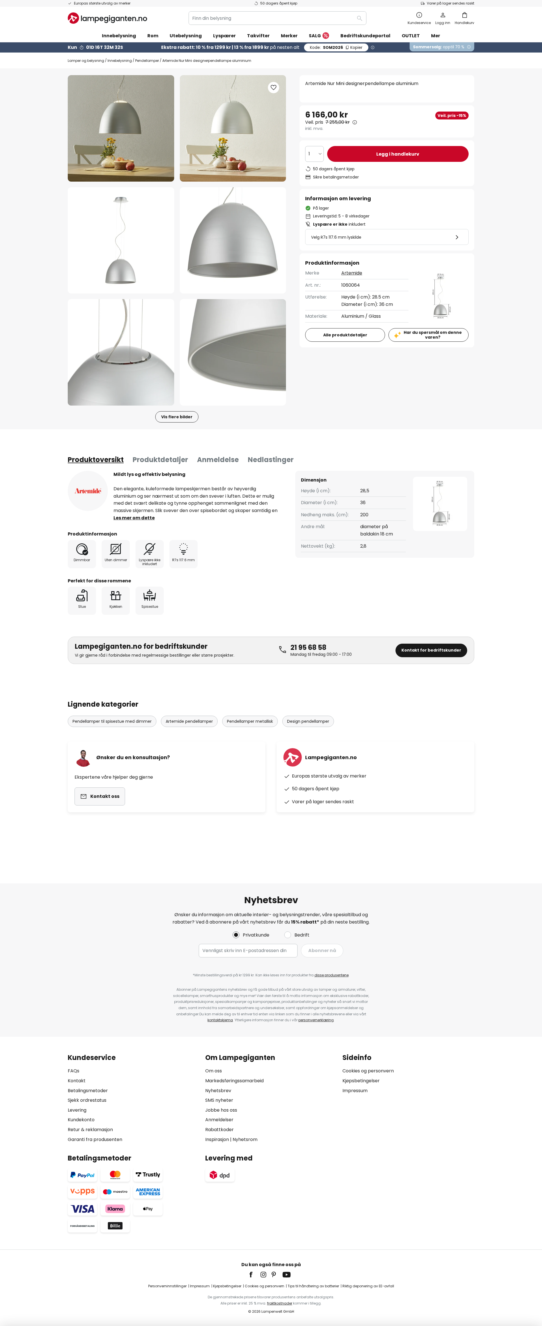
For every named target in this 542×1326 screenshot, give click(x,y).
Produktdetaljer (160, 459)
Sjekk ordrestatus (87, 1100)
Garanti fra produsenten (95, 1139)
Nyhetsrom (245, 1139)
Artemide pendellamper (189, 721)
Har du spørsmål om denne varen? (433, 335)
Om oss (213, 1071)
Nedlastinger (271, 459)
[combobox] (277, 18)
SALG (315, 35)
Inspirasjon (217, 1139)
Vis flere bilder (177, 417)
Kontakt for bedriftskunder (431, 650)
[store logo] (107, 18)
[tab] (96, 459)
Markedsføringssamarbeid (234, 1080)
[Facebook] (255, 1274)
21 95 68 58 (308, 647)
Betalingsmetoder (88, 1090)
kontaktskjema (220, 1020)
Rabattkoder (219, 1129)
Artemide (351, 273)
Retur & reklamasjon (90, 1129)
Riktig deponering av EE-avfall (368, 1286)
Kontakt (77, 1080)
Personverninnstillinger (167, 1286)
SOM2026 (336, 47)
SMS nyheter (219, 1100)
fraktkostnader (279, 1303)
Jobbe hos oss (221, 1110)
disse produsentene (331, 975)
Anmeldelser (219, 1119)
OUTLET (411, 35)
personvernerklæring (316, 1020)
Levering (77, 1110)
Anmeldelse (218, 459)
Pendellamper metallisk (250, 721)
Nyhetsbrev (218, 1090)
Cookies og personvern (368, 1071)
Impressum (355, 1090)
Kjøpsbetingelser (361, 1080)
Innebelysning (120, 60)
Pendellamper (147, 60)
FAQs (73, 1071)
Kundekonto (81, 1119)
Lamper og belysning (86, 60)
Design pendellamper (308, 721)
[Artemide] (88, 491)
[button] (121, 240)
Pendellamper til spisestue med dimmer (112, 721)
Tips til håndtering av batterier (313, 1286)
